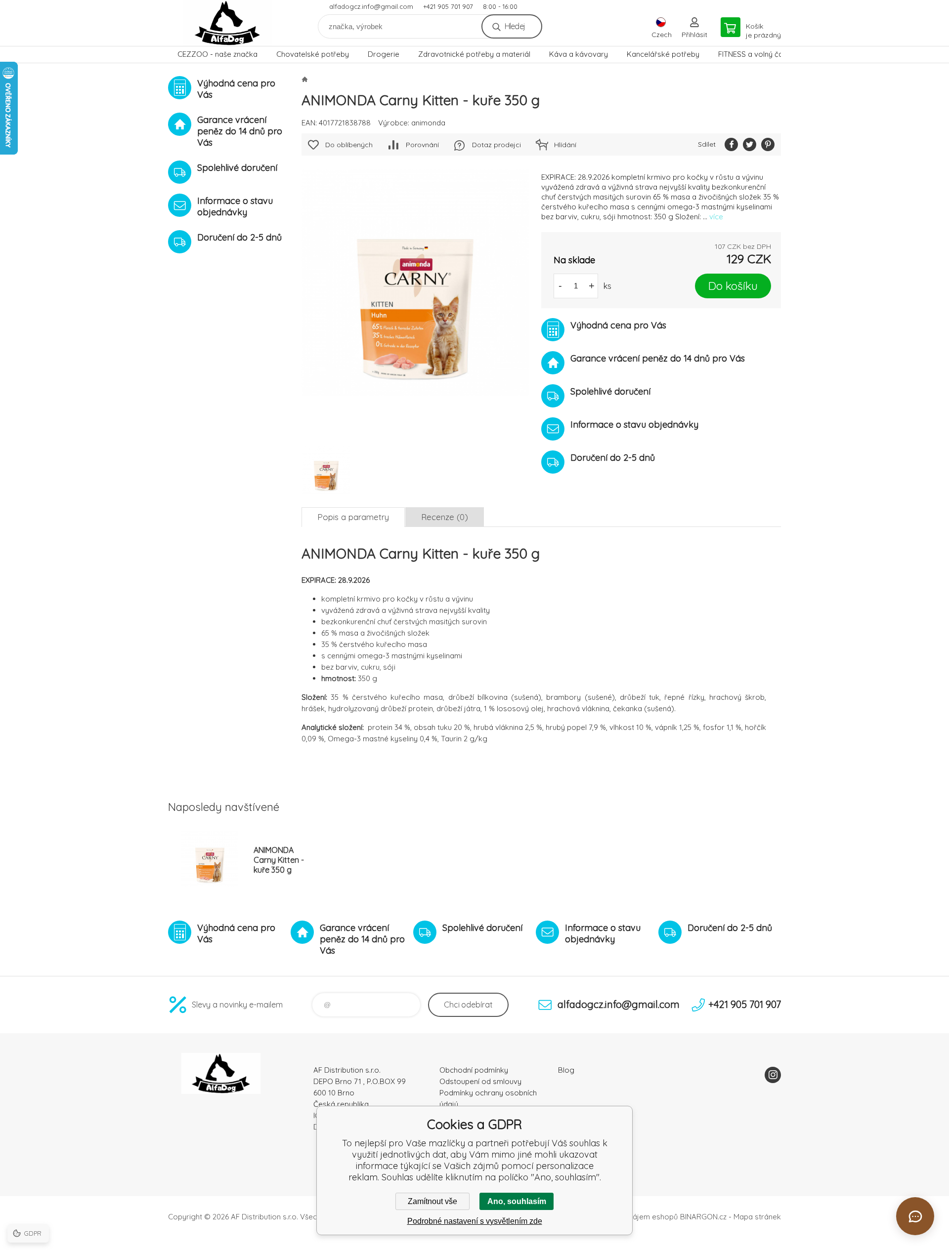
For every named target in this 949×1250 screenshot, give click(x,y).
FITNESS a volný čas (752, 54)
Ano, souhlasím (516, 1201)
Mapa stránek (757, 1216)
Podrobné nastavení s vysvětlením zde (474, 1221)
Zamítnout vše (432, 1201)
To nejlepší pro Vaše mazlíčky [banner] (227, 23)
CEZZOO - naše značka (217, 54)
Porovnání (422, 144)
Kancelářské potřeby (663, 54)
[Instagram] (773, 1075)
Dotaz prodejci (496, 144)
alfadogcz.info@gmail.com (371, 6)
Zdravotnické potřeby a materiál (474, 54)
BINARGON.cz (703, 1216)
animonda (428, 122)
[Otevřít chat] (915, 1216)
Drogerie (383, 54)
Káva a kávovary (578, 54)
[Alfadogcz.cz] (304, 79)
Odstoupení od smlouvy (480, 1081)
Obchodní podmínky (473, 1070)
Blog (566, 1070)
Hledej (515, 26)
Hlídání (565, 144)
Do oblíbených (349, 144)
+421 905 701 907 (448, 6)
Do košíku (733, 286)
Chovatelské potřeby (312, 54)
